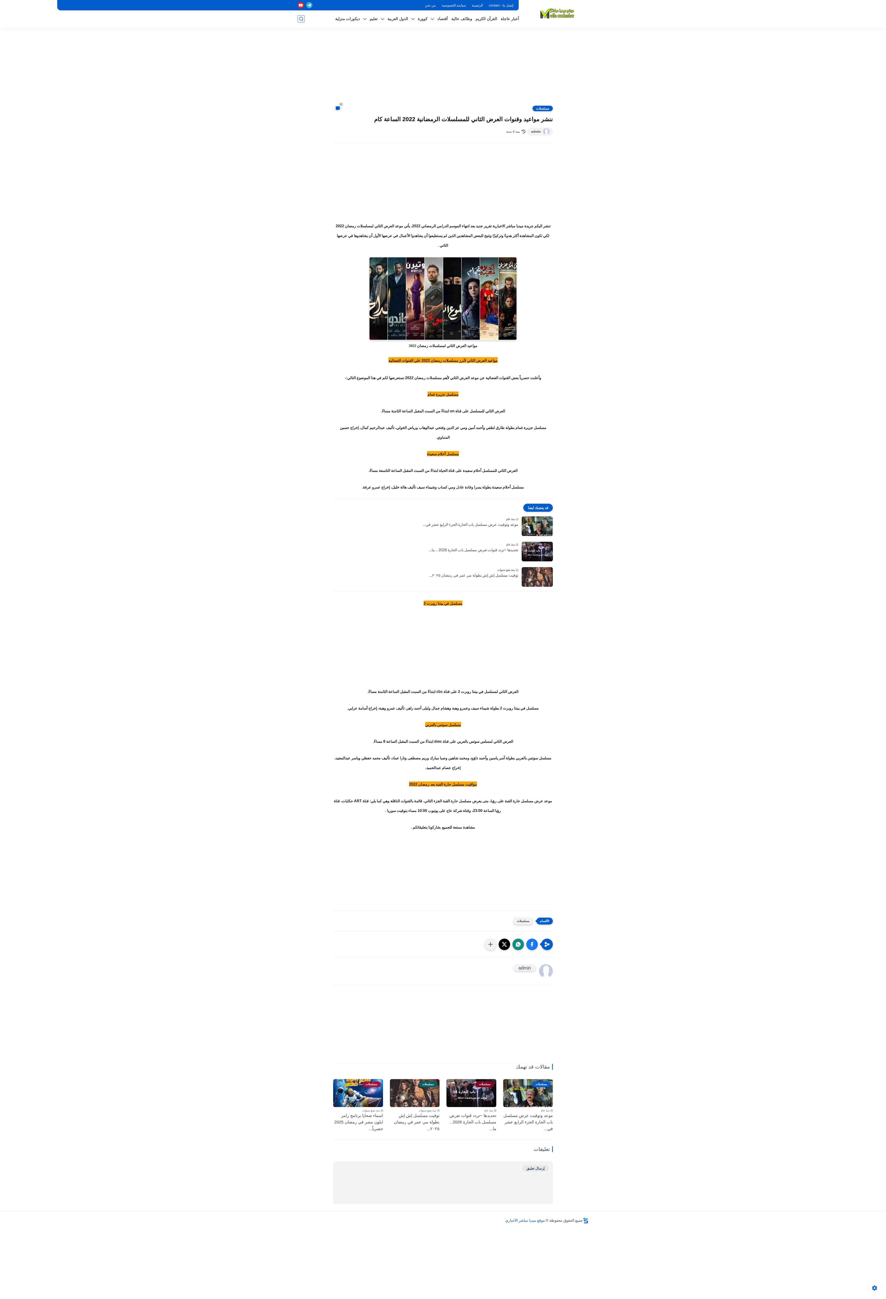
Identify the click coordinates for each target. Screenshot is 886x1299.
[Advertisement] (443, 69)
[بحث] (301, 18)
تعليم (374, 19)
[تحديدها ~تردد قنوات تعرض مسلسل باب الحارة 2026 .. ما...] (537, 551)
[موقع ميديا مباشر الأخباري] (557, 13)
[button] (532, 944)
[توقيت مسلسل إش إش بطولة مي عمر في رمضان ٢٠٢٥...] (537, 577)
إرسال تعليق (536, 1168)
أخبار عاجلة (510, 19)
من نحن (430, 5)
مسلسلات (542, 108)
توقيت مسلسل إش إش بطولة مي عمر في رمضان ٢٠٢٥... (473, 575)
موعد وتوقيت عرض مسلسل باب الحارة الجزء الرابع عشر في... (470, 525)
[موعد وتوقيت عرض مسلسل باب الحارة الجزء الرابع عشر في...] (537, 526)
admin (536, 131)
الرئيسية (477, 5)
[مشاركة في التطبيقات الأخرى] (490, 944)
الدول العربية (397, 19)
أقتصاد (442, 19)
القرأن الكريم (486, 19)
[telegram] (309, 5)
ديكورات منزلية (347, 19)
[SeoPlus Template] (585, 1220)
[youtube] (301, 5)
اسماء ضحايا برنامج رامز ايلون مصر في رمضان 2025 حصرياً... (358, 1122)
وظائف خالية (461, 19)
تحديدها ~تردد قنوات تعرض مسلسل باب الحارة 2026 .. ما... (473, 550)
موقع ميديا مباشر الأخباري (525, 1220)
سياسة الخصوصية (454, 5)
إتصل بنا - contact (501, 5)
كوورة (423, 19)
